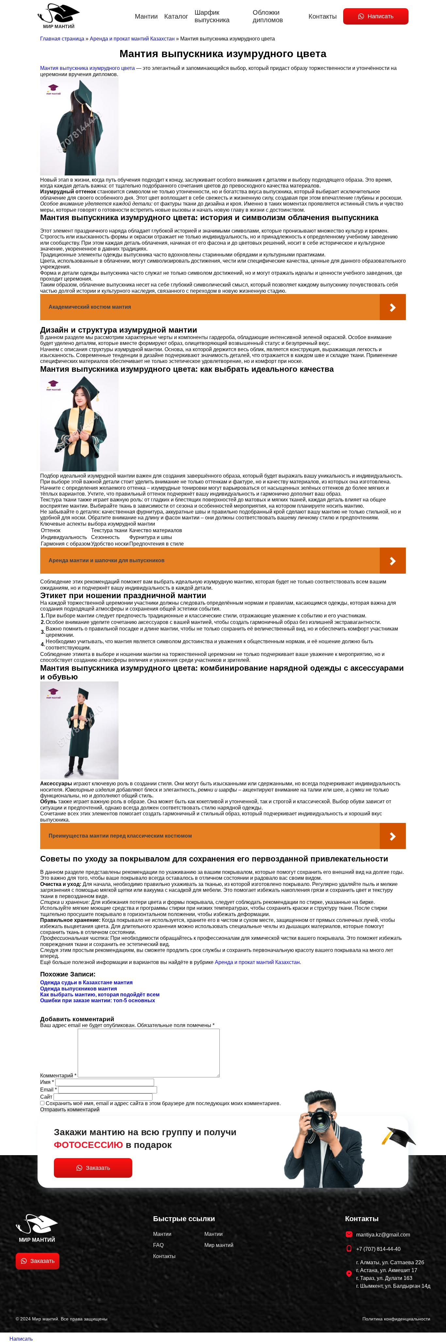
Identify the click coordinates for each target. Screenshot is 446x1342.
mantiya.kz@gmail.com (383, 1234)
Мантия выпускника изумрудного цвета (87, 68)
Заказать (98, 1168)
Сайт (46, 1097)
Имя (47, 1082)
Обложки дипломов (268, 16)
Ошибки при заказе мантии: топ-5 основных (97, 1000)
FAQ (158, 1245)
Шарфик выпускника (212, 16)
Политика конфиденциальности (396, 1318)
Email (48, 1089)
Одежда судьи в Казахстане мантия (86, 982)
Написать (380, 16)
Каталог (176, 16)
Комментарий (58, 1075)
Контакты (323, 16)
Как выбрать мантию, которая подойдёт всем (100, 994)
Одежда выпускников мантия (78, 988)
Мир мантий (218, 1245)
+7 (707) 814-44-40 (378, 1249)
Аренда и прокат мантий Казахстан (257, 962)
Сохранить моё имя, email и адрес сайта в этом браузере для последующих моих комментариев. (163, 1103)
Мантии (146, 16)
